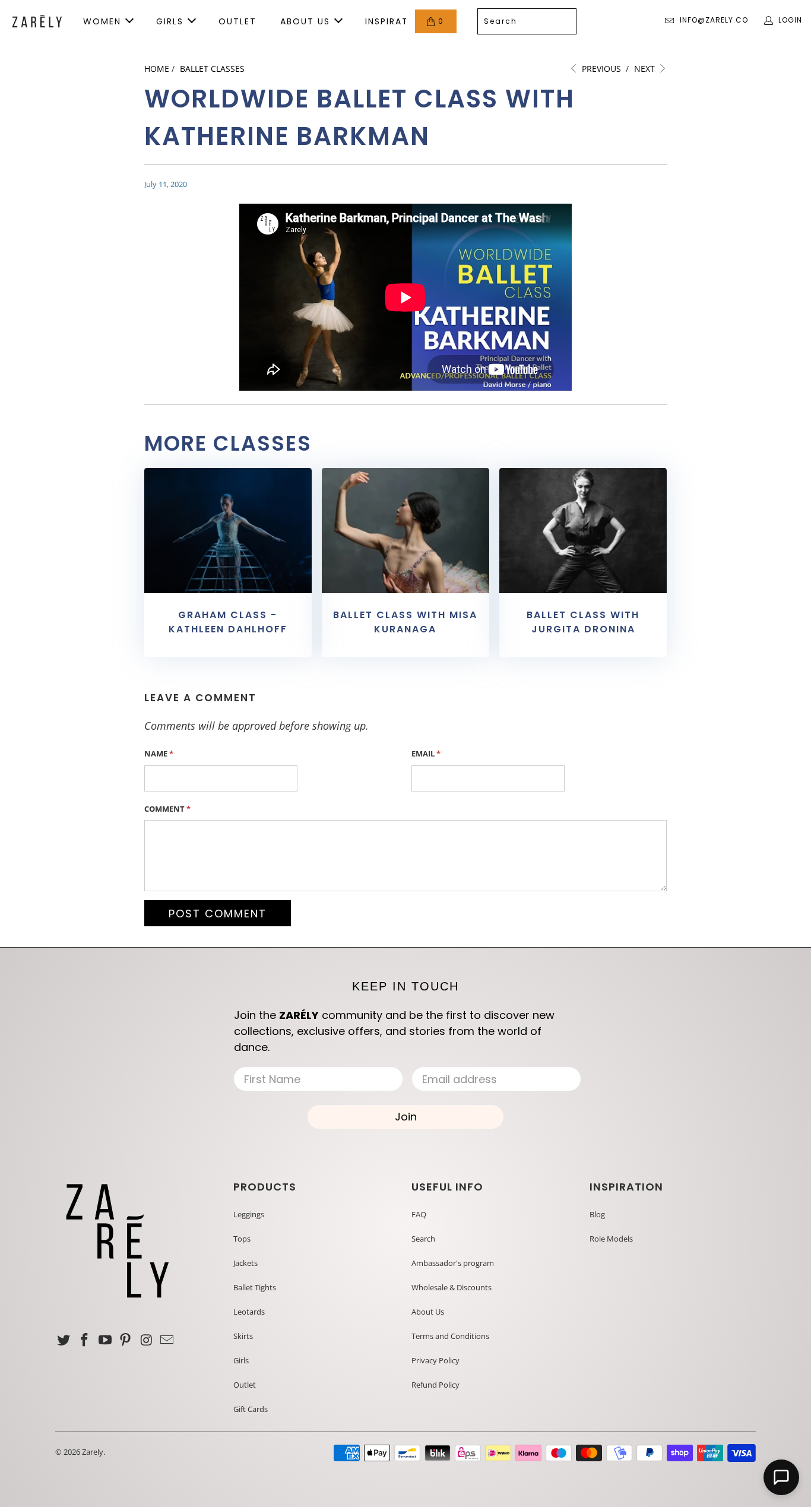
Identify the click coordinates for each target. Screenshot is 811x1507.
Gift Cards (250, 1409)
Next (645, 68)
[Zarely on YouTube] (105, 1340)
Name (158, 753)
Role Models (611, 1238)
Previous (600, 68)
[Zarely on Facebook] (85, 1340)
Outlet (244, 1384)
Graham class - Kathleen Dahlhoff (228, 622)
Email (426, 753)
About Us (427, 1311)
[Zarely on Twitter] (64, 1340)
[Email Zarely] (167, 1340)
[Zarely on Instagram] (147, 1340)
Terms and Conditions (450, 1336)
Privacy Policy (435, 1360)
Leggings (248, 1214)
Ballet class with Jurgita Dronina (583, 622)
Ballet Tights (254, 1287)
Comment (167, 808)
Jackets (245, 1263)
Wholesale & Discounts (451, 1287)
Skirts (243, 1336)
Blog (597, 1214)
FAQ (418, 1214)
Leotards (249, 1311)
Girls (241, 1360)
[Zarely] (37, 21)
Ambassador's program (452, 1263)
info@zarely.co (714, 20)
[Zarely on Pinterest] (126, 1340)
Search (423, 1238)
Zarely (92, 1451)
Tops (242, 1238)
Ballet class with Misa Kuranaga (405, 622)
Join (406, 1116)
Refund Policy (435, 1384)
